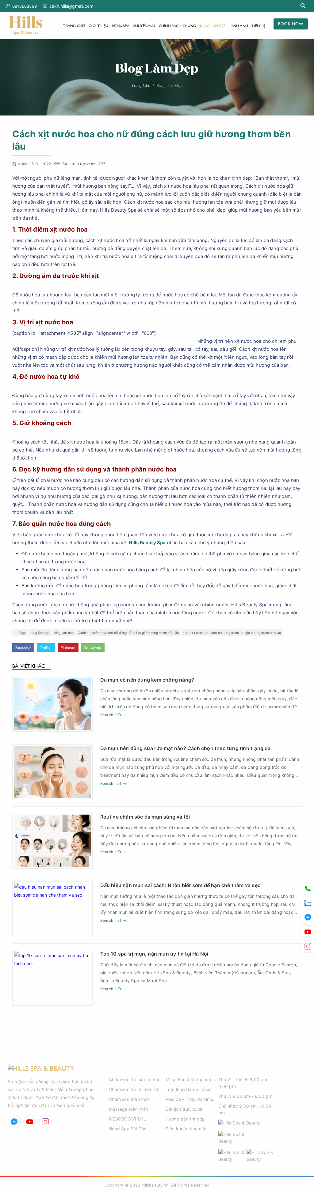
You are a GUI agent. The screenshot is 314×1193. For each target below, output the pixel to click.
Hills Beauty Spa (147, 543)
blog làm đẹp (40, 633)
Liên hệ (258, 25)
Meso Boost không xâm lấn (190, 1080)
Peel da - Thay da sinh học (189, 1100)
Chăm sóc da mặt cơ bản (134, 1079)
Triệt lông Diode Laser (188, 1089)
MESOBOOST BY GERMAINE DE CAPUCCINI (126, 1119)
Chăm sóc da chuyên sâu (135, 1089)
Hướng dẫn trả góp (185, 1118)
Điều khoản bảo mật (186, 1128)
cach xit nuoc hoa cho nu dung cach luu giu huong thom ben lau (232, 633)
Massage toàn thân (128, 1109)
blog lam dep (64, 633)
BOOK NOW (290, 23)
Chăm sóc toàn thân (129, 1099)
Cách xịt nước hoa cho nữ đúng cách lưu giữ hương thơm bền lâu (128, 633)
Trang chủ (74, 25)
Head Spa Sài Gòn (127, 1128)
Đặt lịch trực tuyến (185, 1109)
